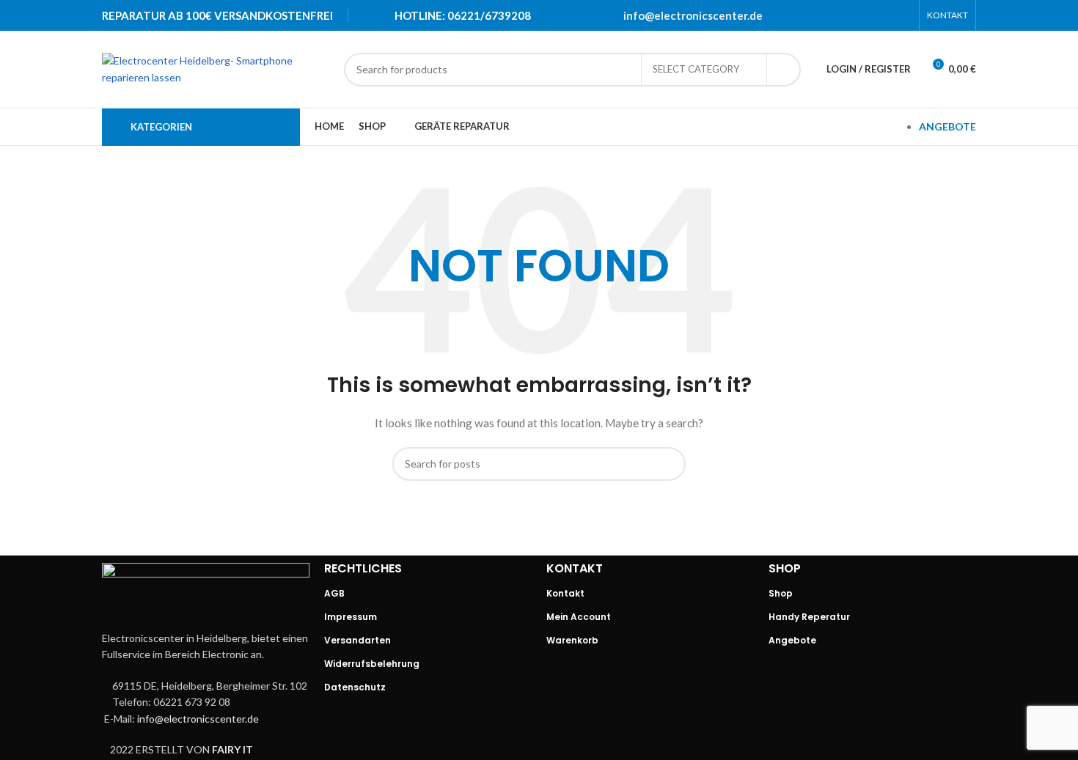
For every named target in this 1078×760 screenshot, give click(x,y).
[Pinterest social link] (863, 15)
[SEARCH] (784, 69)
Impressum (350, 616)
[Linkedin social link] (882, 15)
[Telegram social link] (902, 15)
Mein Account (578, 616)
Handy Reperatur (809, 616)
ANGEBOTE (947, 126)
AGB (334, 593)
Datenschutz (355, 687)
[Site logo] (215, 68)
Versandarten (357, 640)
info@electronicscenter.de (693, 15)
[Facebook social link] (825, 15)
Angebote (792, 640)
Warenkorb (572, 640)
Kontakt (565, 593)
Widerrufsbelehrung (371, 663)
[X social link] (844, 15)
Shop (781, 593)
